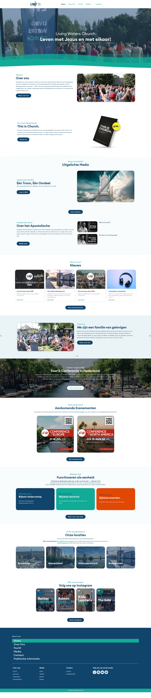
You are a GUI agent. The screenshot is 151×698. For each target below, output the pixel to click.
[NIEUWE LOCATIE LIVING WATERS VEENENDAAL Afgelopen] (105, 600)
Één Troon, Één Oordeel (33, 183)
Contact (99, 4)
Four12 (80, 4)
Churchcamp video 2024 (86, 291)
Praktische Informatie (27, 658)
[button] (1, 336)
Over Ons (72, 4)
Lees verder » (20, 299)
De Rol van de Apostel (108, 235)
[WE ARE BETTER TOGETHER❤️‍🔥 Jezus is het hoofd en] (45, 600)
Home (63, 4)
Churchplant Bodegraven (56, 291)
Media (88, 4)
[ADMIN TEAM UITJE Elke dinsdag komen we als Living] (65, 600)
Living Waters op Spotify (117, 291)
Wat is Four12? (104, 222)
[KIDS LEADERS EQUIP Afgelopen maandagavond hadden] (85, 600)
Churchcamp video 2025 (25, 291)
